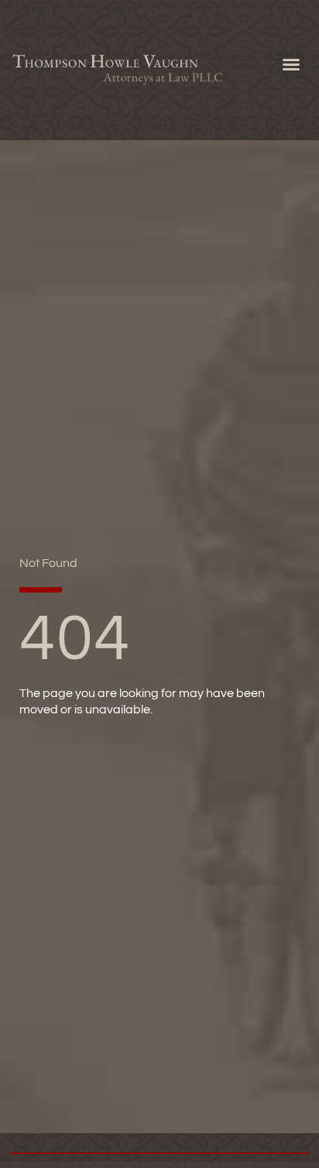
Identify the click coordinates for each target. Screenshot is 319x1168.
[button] (291, 64)
